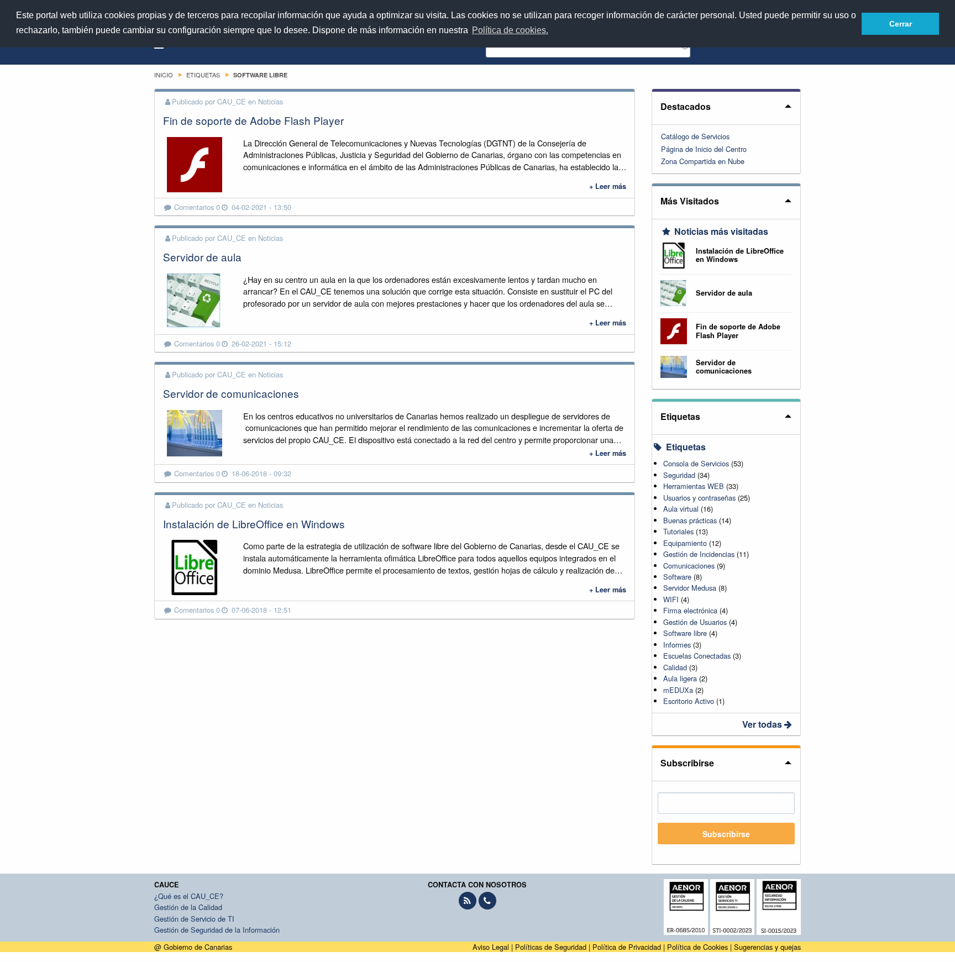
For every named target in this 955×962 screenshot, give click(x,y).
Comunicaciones (689, 565)
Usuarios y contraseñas (699, 497)
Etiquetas (680, 416)
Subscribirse (687, 762)
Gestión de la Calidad (188, 907)
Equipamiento (685, 543)
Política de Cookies (697, 947)
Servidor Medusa (689, 587)
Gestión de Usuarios (695, 622)
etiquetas (203, 74)
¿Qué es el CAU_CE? (188, 896)
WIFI (671, 599)
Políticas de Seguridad (550, 947)
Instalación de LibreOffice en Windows (254, 523)
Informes (677, 644)
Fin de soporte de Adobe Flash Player (253, 120)
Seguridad (679, 475)
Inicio (163, 74)
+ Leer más (607, 186)
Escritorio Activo (688, 701)
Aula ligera (680, 678)
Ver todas (763, 724)
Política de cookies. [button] (510, 30)
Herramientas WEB (693, 486)
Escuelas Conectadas (697, 655)
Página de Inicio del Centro (704, 149)
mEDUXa (678, 690)
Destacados (685, 106)
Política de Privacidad (626, 947)
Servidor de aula (202, 256)
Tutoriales (678, 531)
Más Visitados (689, 200)
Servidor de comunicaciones (231, 393)
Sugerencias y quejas (767, 947)
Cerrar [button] (900, 23)
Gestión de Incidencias (698, 554)
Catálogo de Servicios (695, 136)
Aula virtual (681, 508)
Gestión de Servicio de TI (194, 918)
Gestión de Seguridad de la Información (217, 929)
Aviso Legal (491, 947)
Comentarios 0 (197, 207)
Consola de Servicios (696, 463)
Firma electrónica (690, 610)
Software (677, 576)
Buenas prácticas (690, 520)
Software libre (685, 633)
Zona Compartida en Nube (702, 161)
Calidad (675, 667)
